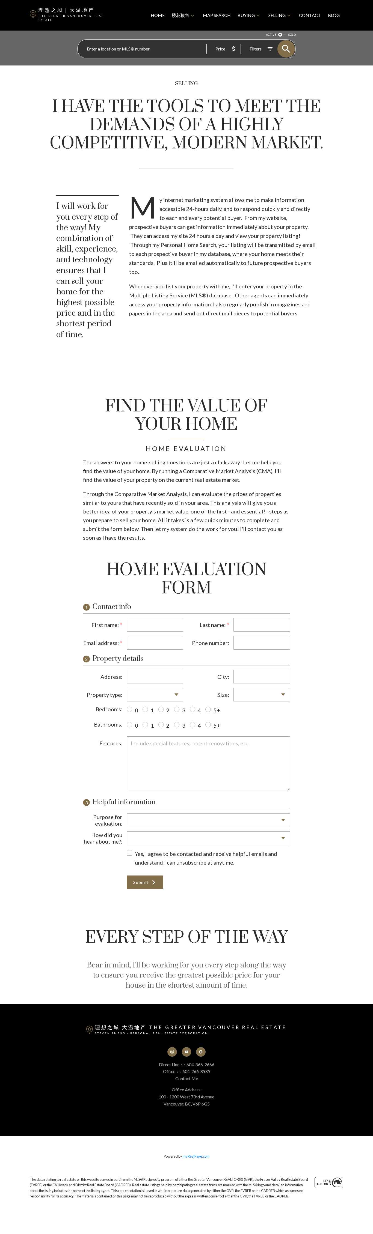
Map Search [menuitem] (217, 15)
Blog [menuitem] (334, 15)
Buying (246, 15)
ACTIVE (271, 34)
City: (223, 676)
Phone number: (210, 643)
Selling (277, 15)
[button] (172, 1051)
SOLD (292, 34)
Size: (223, 694)
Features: (110, 743)
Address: (111, 676)
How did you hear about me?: (103, 838)
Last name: (213, 625)
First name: (105, 625)
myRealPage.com (196, 1156)
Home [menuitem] (158, 15)
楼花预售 (180, 15)
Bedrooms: (109, 709)
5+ (217, 710)
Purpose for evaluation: (107, 820)
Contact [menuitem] (310, 15)
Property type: (104, 694)
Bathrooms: (108, 724)
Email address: (101, 643)
